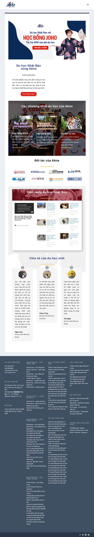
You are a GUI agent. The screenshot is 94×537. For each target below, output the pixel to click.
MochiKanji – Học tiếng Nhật (35, 424)
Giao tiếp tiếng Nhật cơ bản (35, 451)
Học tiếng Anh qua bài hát (78, 377)
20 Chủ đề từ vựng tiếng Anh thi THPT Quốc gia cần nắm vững (57, 450)
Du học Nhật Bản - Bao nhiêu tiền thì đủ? (51, 238)
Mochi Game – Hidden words (35, 387)
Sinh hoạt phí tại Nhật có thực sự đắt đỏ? (74, 236)
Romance (84, 432)
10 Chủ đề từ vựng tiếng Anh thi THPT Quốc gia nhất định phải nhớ (57, 402)
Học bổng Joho (9, 366)
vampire (72, 430)
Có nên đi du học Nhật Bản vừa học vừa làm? (74, 206)
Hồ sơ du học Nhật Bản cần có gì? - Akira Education (51, 222)
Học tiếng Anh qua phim (77, 379)
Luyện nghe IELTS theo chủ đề (79, 370)
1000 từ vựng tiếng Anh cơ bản (57, 367)
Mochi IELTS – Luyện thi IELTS (35, 401)
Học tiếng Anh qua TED (77, 381)
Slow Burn (77, 432)
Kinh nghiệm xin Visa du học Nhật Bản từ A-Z (74, 221)
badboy (82, 428)
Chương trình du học (11, 370)
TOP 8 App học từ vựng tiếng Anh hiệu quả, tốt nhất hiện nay (57, 396)
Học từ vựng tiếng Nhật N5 (35, 448)
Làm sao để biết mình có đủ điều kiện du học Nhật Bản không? (51, 207)
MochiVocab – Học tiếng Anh (35, 367)
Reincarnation (80, 430)
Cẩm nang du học (10, 372)
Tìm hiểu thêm (28, 94)
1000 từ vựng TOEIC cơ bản (56, 378)
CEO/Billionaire (74, 428)
